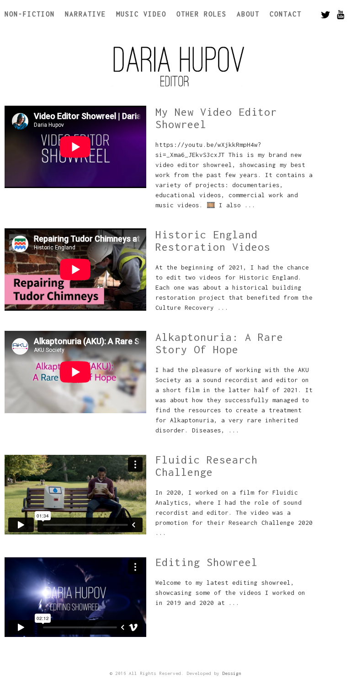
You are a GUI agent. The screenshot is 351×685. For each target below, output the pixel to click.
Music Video (141, 14)
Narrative (85, 14)
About (248, 14)
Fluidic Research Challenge (206, 465)
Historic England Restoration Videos (213, 240)
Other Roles (201, 14)
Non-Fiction (30, 14)
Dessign (231, 673)
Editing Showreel (206, 562)
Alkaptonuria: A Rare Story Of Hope (219, 343)
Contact (286, 14)
